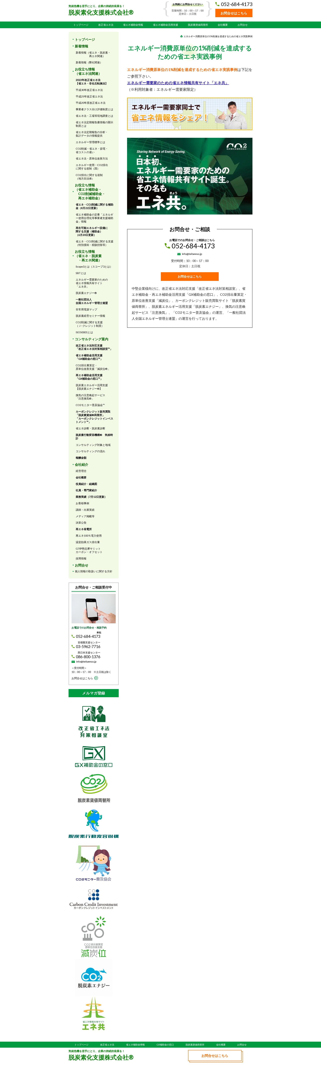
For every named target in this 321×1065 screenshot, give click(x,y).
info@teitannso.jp (192, 253)
